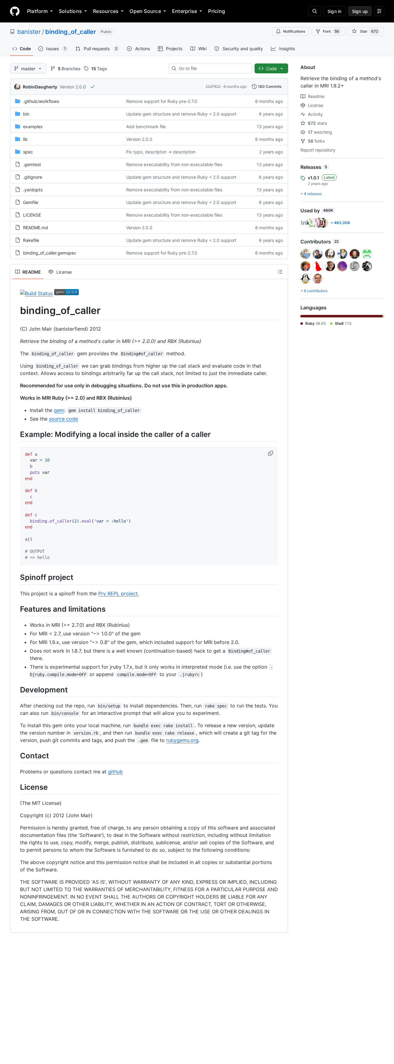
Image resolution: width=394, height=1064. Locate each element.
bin (26, 113)
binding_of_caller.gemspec (49, 252)
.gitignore (32, 177)
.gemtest (32, 164)
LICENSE (32, 215)
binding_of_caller (70, 31)
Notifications (294, 31)
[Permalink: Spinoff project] (15, 577)
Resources (106, 11)
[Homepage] (15, 11)
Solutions (70, 11)
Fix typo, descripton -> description (160, 151)
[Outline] (280, 272)
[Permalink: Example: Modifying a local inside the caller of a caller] (15, 434)
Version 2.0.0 (73, 86)
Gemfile (30, 202)
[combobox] (213, 68)
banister (29, 31)
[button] (271, 453)
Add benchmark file (146, 126)
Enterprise (184, 11)
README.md (35, 227)
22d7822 (213, 86)
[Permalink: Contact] (15, 755)
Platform (37, 11)
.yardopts (32, 189)
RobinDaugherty (40, 86)
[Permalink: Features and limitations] (15, 609)
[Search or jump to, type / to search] (314, 11)
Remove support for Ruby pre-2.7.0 (161, 101)
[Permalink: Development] (15, 689)
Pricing (216, 11)
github (115, 771)
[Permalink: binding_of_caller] (15, 310)
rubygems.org (182, 740)
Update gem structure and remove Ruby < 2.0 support (181, 113)
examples (32, 126)
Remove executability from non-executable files (174, 164)
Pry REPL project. (118, 593)
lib (25, 139)
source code (63, 419)
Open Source (145, 11)
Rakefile (31, 240)
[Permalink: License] (15, 787)
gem (59, 410)
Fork (331, 31)
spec (28, 151)
